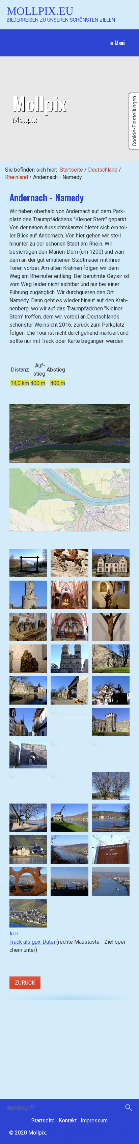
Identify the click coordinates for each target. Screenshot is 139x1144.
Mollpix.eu (40, 11)
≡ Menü (118, 43)
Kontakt (68, 1120)
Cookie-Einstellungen (134, 121)
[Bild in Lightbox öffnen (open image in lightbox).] (69, 433)
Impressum (94, 1120)
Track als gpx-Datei (32, 942)
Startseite (71, 170)
